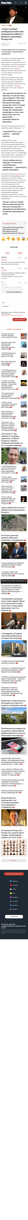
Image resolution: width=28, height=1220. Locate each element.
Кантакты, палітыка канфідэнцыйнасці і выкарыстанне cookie (13, 926)
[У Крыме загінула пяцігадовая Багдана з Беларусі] (14, 662)
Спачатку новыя (7, 253)
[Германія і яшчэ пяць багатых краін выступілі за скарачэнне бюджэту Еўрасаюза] (14, 346)
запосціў (17, 86)
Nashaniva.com (5, 45)
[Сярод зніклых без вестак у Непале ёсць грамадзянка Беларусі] (14, 518)
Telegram (15, 881)
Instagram (15, 897)
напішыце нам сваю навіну (14, 873)
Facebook (15, 905)
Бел (15, 2)
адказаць (4, 260)
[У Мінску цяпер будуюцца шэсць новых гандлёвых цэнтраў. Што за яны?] (14, 405)
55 (10, 25)
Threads (14, 909)
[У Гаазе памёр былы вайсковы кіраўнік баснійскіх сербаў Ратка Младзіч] (14, 565)
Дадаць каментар (19, 319)
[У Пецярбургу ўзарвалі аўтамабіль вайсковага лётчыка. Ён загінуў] (14, 644)
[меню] (26, 3)
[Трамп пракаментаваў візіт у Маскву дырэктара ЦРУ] (14, 792)
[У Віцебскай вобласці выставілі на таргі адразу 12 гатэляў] (14, 355)
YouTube (15, 885)
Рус (25, 43)
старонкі (16, 68)
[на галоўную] (6, 3)
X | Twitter (15, 901)
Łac (22, 43)
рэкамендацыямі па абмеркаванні (12, 315)
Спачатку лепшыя (20, 253)
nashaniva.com (17, 932)
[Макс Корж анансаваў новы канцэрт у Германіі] (14, 364)
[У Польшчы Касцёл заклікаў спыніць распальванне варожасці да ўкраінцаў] (14, 395)
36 (19, 837)
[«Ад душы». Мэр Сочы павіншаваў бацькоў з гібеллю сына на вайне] (14, 574)
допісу (17, 174)
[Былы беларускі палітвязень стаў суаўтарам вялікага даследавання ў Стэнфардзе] (14, 811)
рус (21, 2)
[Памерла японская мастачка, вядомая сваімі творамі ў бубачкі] (14, 336)
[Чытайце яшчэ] (24, 224)
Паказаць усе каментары (14, 292)
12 (20, 638)
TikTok (14, 889)
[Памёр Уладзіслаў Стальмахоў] (14, 581)
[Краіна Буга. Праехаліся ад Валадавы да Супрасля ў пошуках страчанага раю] (14, 712)
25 (21, 764)
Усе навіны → (14, 860)
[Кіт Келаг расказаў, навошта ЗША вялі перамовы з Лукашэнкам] (14, 546)
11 (24, 540)
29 (15, 430)
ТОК (14, 893)
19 (25, 705)
